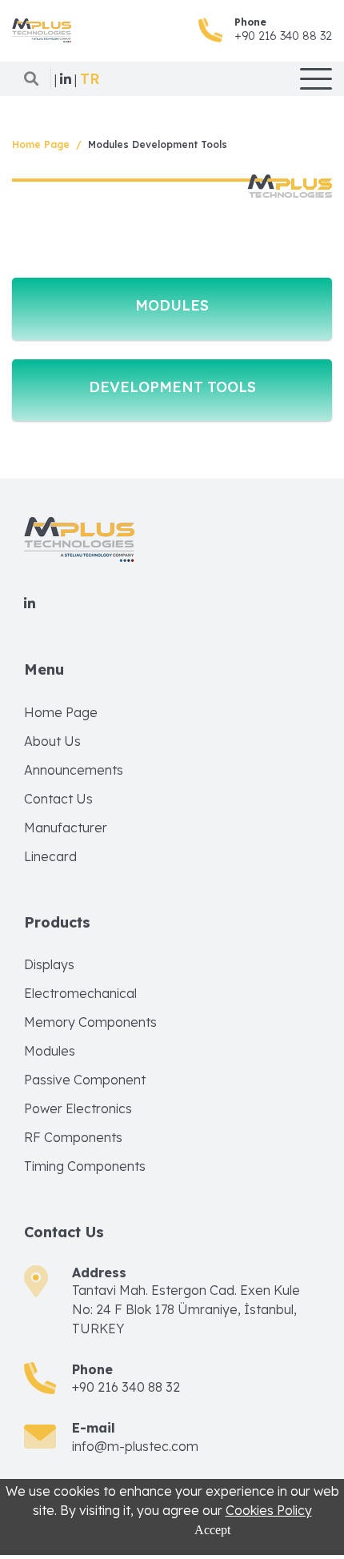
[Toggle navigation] (316, 79)
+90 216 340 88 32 (283, 36)
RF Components (73, 1137)
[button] (90, 79)
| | (65, 79)
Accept (212, 1530)
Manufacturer (65, 828)
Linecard (50, 856)
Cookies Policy (269, 1510)
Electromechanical (80, 993)
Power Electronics (78, 1108)
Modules (49, 1051)
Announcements (73, 770)
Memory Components (90, 1022)
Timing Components (85, 1166)
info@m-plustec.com (135, 1446)
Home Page (41, 144)
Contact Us (58, 799)
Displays (49, 964)
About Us (52, 741)
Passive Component (85, 1080)
